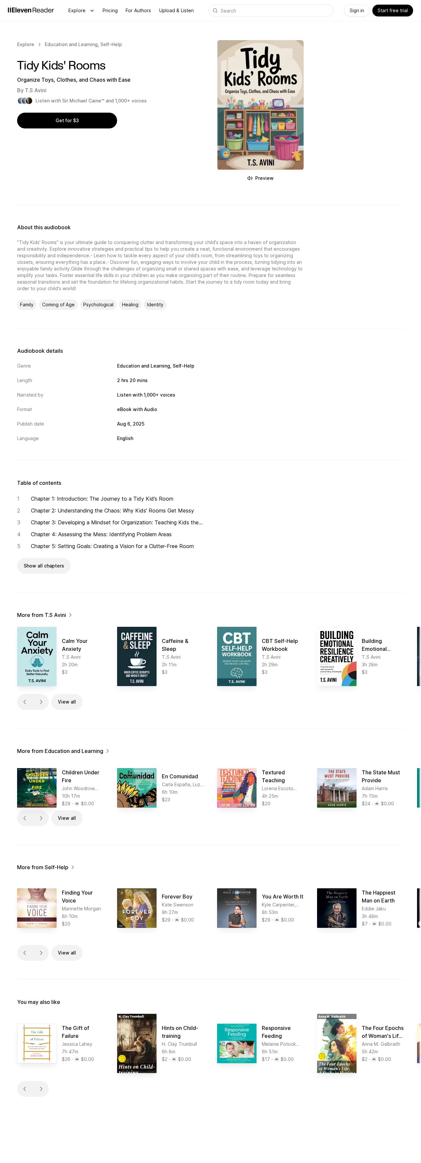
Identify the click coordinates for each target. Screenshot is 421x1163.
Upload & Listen (176, 10)
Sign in (357, 10)
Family (27, 304)
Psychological (98, 304)
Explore (77, 10)
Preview (264, 178)
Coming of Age (58, 304)
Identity (155, 304)
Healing (130, 304)
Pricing (110, 10)
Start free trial (393, 10)
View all (67, 702)
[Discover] (92, 10)
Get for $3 (67, 120)
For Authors (138, 10)
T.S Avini (35, 90)
